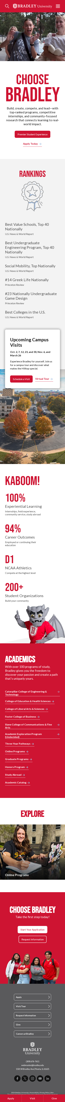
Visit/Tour (21, 1006)
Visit (32, 1098)
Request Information (26, 1015)
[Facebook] (17, 1078)
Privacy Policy (44, 1092)
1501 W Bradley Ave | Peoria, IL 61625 (32, 1069)
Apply (10, 1098)
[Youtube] (40, 1078)
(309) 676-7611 (32, 1061)
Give (54, 1098)
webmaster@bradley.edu (32, 1065)
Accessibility (34, 1092)
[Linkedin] (47, 1078)
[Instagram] (32, 1078)
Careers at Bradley (25, 1034)
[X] (25, 1078)
